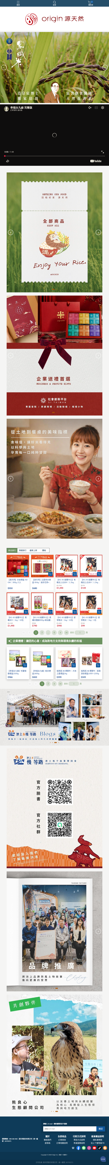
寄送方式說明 (79, 1140)
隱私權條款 (97, 1140)
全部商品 (62, 1136)
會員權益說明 (97, 1136)
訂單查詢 (62, 1140)
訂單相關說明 (62, 1143)
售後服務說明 (79, 1143)
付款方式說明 (79, 1136)
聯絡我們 (47, 1140)
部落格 (47, 1143)
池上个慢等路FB (97, 1143)
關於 (47, 1136)
